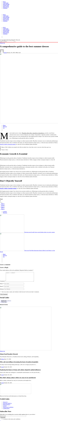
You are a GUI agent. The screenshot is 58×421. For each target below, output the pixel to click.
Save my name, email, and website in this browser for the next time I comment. (20, 291)
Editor (2, 359)
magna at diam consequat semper (8, 144)
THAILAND (6, 31)
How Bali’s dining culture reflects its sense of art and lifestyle (18, 377)
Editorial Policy (6, 404)
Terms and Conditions (8, 407)
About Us (5, 402)
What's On (2, 43)
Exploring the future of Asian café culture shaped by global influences (20, 369)
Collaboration (6, 408)
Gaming (5, 211)
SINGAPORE (6, 30)
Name (2, 283)
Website (2, 289)
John (2, 367)
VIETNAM (5, 28)
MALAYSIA (6, 32)
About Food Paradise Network (9, 354)
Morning (5, 212)
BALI (4, 27)
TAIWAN (5, 33)
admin (5, 52)
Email (2, 286)
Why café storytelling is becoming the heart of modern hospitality (19, 362)
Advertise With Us (7, 403)
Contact (5, 405)
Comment (3, 281)
